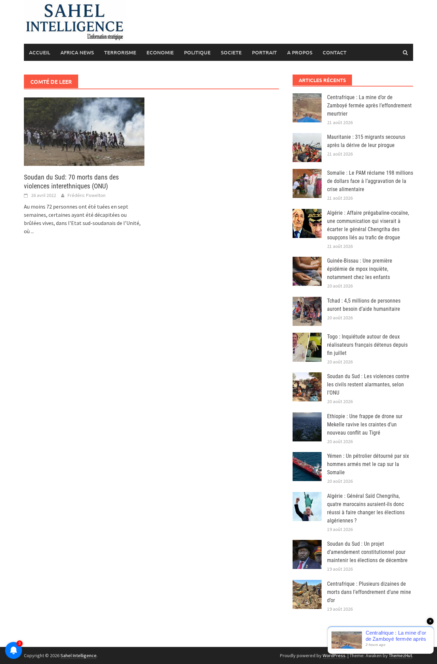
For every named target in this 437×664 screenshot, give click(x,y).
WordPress (334, 655)
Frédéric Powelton (86, 195)
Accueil (39, 52)
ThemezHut (400, 655)
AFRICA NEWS (77, 52)
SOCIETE (231, 52)
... (32, 231)
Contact (335, 52)
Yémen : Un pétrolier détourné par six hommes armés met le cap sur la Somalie (368, 464)
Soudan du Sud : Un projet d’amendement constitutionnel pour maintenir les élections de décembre (367, 552)
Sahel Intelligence (78, 655)
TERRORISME (120, 52)
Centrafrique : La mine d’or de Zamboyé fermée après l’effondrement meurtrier (369, 105)
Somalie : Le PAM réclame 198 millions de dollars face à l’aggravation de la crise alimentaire (370, 181)
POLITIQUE (197, 52)
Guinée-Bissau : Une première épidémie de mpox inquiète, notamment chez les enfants (359, 268)
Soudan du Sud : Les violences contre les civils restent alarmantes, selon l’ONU (368, 384)
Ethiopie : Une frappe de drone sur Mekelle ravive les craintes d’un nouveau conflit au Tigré (365, 424)
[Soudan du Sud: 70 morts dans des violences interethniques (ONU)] (84, 131)
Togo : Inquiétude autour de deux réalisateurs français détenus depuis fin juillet (367, 344)
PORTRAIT (264, 52)
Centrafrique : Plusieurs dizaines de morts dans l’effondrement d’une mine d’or (369, 592)
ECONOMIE (160, 52)
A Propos (299, 52)
